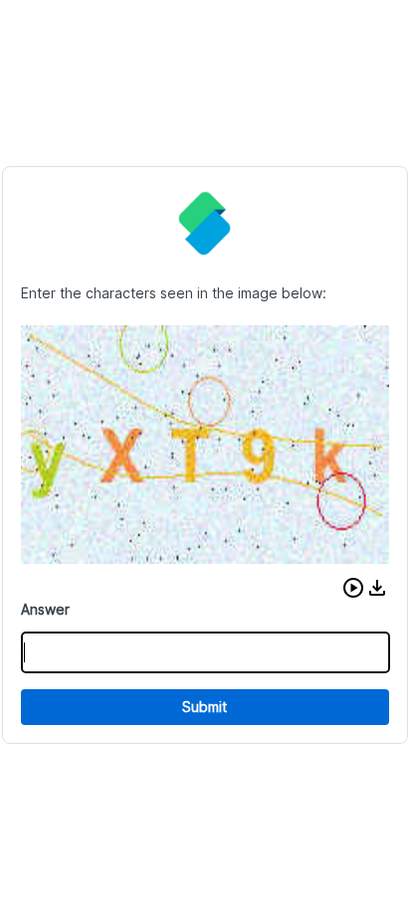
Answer (45, 609)
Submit (204, 706)
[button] (353, 588)
